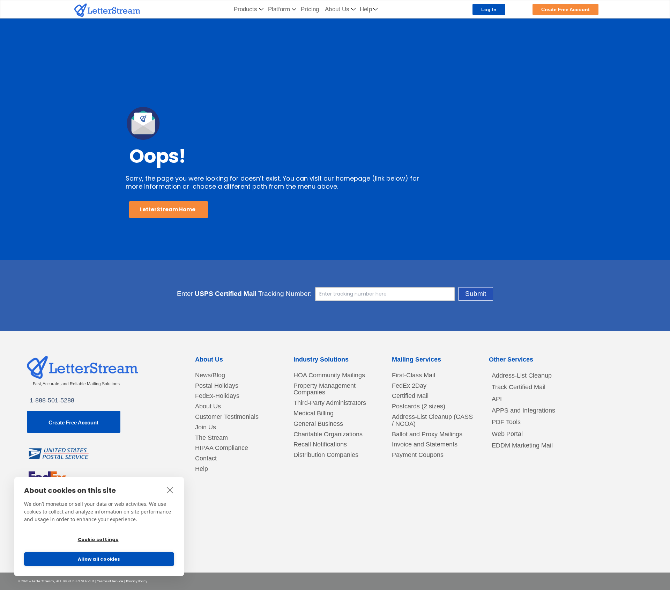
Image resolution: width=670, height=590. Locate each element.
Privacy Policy (136, 581)
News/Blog (210, 375)
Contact (206, 458)
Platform (279, 9)
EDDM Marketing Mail (522, 445)
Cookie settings (98, 539)
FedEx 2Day (409, 386)
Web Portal (507, 433)
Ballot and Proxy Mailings (427, 434)
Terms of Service (110, 581)
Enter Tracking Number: (244, 293)
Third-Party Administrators (329, 403)
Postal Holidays (216, 386)
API (497, 398)
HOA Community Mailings (329, 375)
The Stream (211, 438)
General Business (318, 424)
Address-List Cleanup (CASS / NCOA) (432, 420)
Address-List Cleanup (522, 375)
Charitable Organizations (328, 434)
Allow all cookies (99, 559)
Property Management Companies (324, 389)
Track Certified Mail (518, 387)
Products (246, 9)
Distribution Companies (325, 455)
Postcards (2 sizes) (418, 406)
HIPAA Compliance (221, 448)
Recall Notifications (320, 444)
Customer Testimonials (227, 417)
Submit (475, 293)
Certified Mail (410, 396)
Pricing (310, 9)
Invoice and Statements (424, 444)
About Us (337, 9)
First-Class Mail (413, 375)
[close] (170, 489)
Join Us (205, 427)
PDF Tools (506, 421)
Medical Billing (313, 413)
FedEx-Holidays (217, 396)
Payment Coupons (418, 455)
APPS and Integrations (523, 410)
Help (366, 9)
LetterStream (43, 581)
